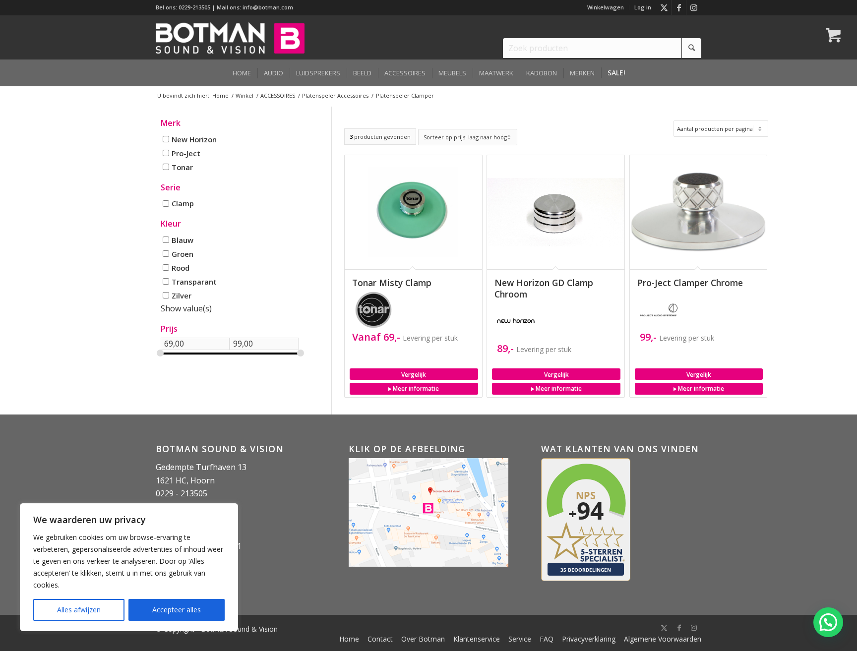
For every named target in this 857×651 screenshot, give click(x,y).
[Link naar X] (664, 7)
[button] (828, 622)
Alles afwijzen (79, 609)
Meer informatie (415, 388)
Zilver (181, 295)
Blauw (182, 239)
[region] (129, 567)
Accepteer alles (176, 609)
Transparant (194, 281)
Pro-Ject (186, 153)
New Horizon (194, 139)
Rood (180, 267)
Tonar (182, 167)
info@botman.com (268, 7)
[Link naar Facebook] (679, 7)
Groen (182, 253)
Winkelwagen (605, 7)
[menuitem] (605, 7)
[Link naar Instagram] (693, 7)
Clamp (183, 203)
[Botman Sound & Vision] (230, 37)
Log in (642, 7)
